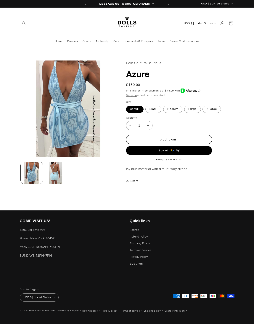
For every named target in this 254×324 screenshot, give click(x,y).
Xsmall (134, 109)
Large (192, 109)
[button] (24, 23)
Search (134, 230)
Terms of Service (140, 250)
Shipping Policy (140, 243)
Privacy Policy (139, 257)
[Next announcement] (169, 3)
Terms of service (130, 311)
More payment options (169, 159)
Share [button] (134, 180)
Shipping (131, 95)
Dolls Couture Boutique (42, 311)
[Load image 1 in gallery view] (32, 173)
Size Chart (136, 263)
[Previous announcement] (85, 3)
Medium (172, 109)
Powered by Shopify (67, 311)
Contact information (176, 311)
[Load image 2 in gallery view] (56, 173)
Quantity (131, 118)
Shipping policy (152, 311)
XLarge (212, 109)
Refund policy (90, 311)
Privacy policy (109, 311)
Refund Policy (139, 236)
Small (153, 109)
